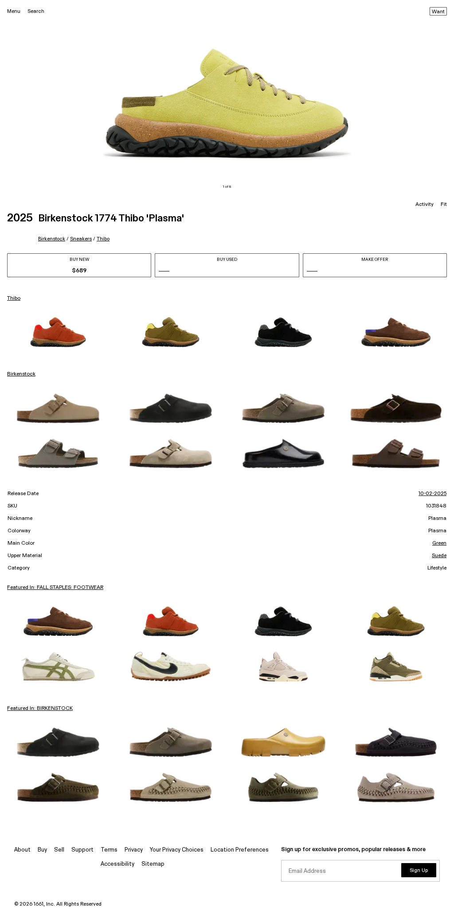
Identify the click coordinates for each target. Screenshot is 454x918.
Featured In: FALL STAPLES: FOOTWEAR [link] (55, 587)
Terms (109, 850)
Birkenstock (51, 238)
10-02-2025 (432, 493)
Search (35, 11)
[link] (58, 332)
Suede (439, 555)
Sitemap (152, 864)
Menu (13, 11)
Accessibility (117, 864)
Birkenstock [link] (21, 374)
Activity (424, 204)
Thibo (103, 238)
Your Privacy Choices (177, 850)
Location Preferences (240, 850)
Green (439, 543)
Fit (444, 204)
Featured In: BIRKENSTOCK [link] (40, 708)
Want (438, 12)
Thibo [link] (13, 298)
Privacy (134, 850)
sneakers (81, 238)
